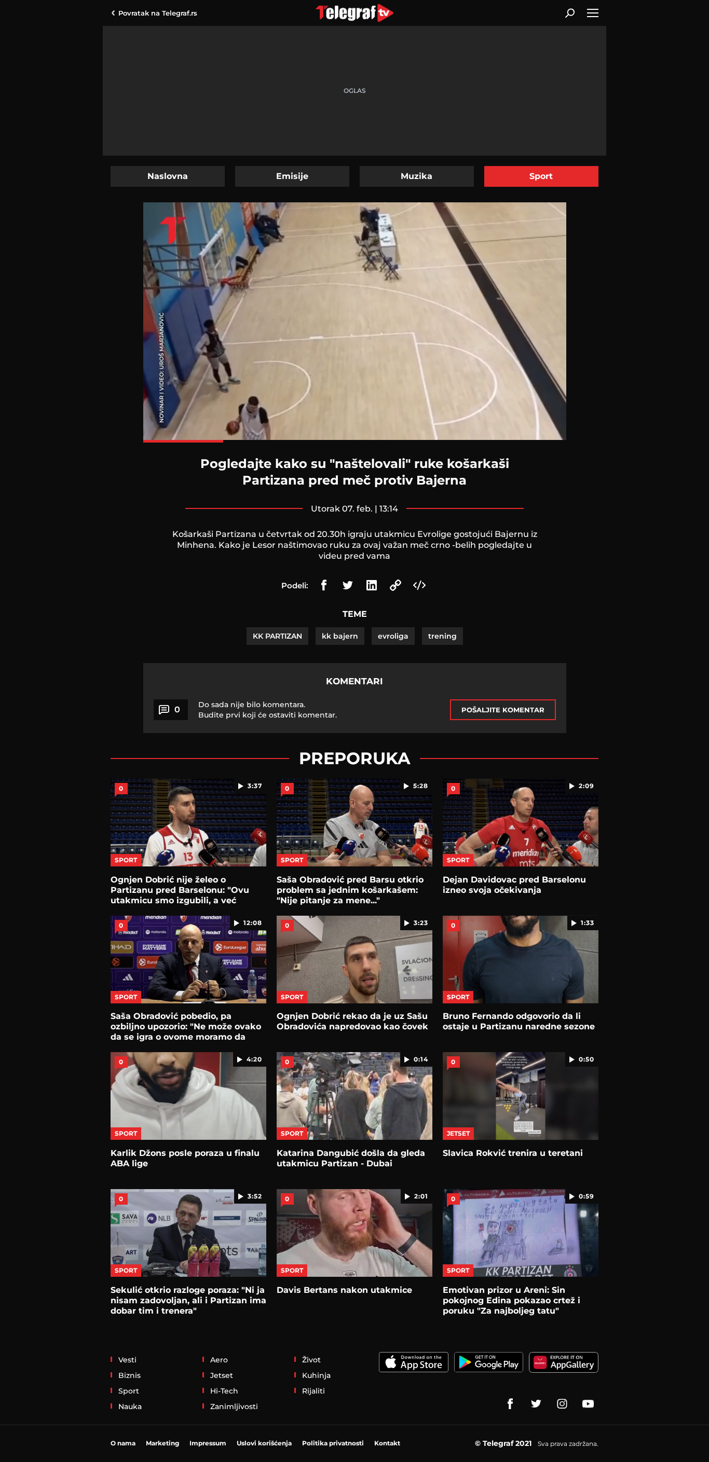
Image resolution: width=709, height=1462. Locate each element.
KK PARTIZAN (277, 636)
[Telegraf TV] (588, 1404)
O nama (123, 1443)
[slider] (354, 441)
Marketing (162, 1443)
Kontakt (387, 1443)
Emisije (292, 176)
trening (442, 636)
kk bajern (340, 636)
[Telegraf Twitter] (536, 1404)
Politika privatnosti (333, 1443)
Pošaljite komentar (502, 710)
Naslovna (167, 176)
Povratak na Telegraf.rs (157, 13)
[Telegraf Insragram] (562, 1404)
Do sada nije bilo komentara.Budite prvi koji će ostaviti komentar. (267, 710)
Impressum (207, 1443)
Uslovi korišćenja (264, 1443)
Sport (541, 176)
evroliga (393, 636)
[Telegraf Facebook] (510, 1404)
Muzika (416, 176)
